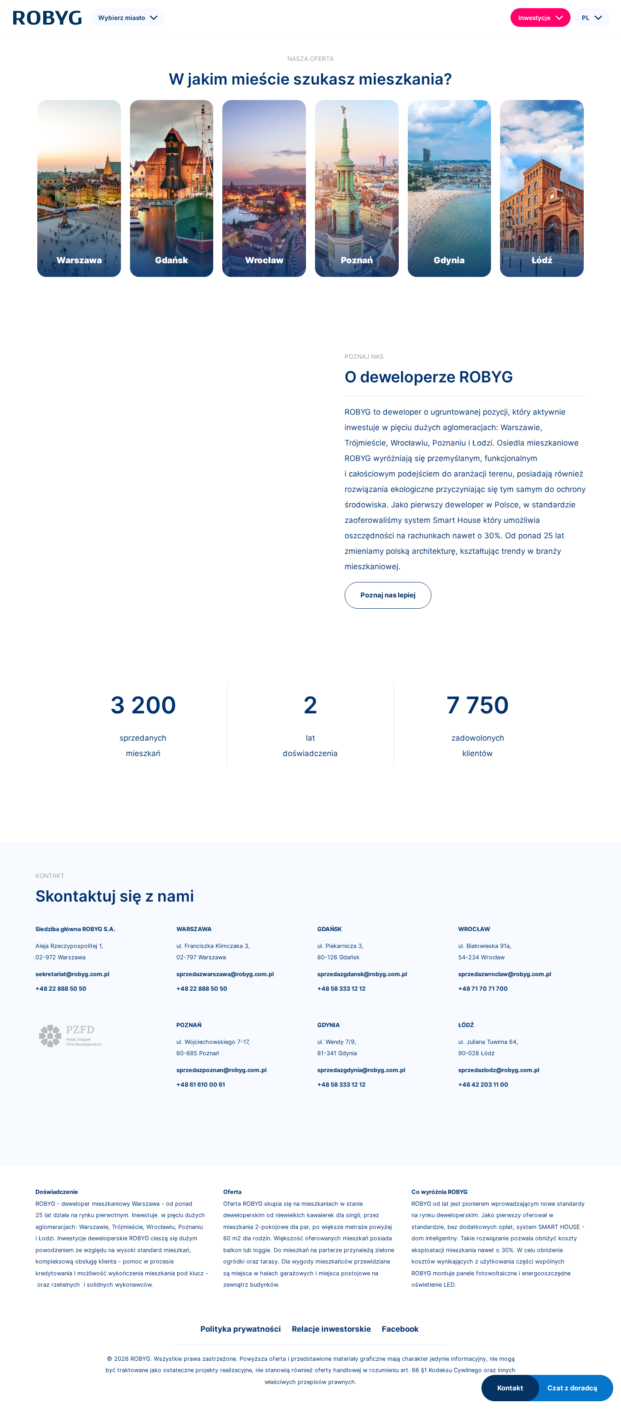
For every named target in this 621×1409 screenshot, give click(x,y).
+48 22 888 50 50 (60, 988)
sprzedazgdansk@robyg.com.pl (362, 974)
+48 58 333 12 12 (341, 988)
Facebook (400, 1329)
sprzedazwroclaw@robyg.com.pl (504, 974)
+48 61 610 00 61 (200, 1084)
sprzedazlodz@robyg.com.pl (498, 1070)
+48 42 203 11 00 (483, 1084)
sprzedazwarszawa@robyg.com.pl (225, 974)
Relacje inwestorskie (331, 1329)
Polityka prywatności (240, 1329)
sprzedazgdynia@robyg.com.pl (361, 1070)
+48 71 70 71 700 (483, 988)
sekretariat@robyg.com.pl (72, 974)
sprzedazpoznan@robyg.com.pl (221, 1070)
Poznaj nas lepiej (388, 595)
